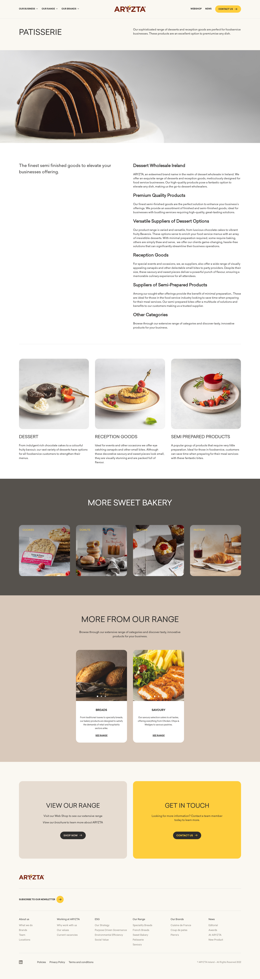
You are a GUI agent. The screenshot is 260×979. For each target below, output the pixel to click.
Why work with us (67, 925)
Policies (41, 962)
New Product (216, 939)
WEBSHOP (196, 8)
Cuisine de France (181, 925)
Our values (63, 930)
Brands (23, 930)
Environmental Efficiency (109, 935)
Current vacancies (67, 935)
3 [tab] (105, 696)
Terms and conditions (81, 962)
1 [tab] (97, 696)
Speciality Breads (142, 925)
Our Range (48, 8)
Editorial (213, 925)
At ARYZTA (215, 935)
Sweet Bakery (140, 935)
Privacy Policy (57, 962)
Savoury (137, 944)
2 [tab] (101, 696)
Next (122, 675)
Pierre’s (175, 935)
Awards (213, 930)
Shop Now (70, 835)
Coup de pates (179, 930)
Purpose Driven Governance (111, 930)
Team (22, 935)
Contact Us (184, 835)
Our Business (27, 8)
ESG (97, 919)
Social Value (102, 939)
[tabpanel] (101, 675)
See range (101, 735)
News (208, 8)
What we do (26, 925)
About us (24, 919)
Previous (80, 675)
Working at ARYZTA (68, 919)
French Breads (141, 930)
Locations (24, 939)
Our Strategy (102, 925)
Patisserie (138, 939)
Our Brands (69, 8)
